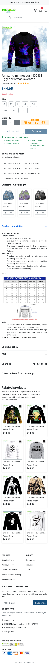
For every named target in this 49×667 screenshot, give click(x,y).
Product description (12, 226)
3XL (5, 110)
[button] (4, 17)
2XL (34, 104)
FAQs (28, 570)
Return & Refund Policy (11, 574)
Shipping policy (10, 346)
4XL (15, 110)
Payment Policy (8, 579)
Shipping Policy (8, 560)
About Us (29, 565)
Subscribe (40, 602)
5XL (24, 110)
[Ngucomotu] (9, 10)
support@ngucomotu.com (15, 628)
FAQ (4, 354)
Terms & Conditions (10, 570)
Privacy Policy (7, 565)
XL (25, 104)
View (10, 212)
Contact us (30, 560)
